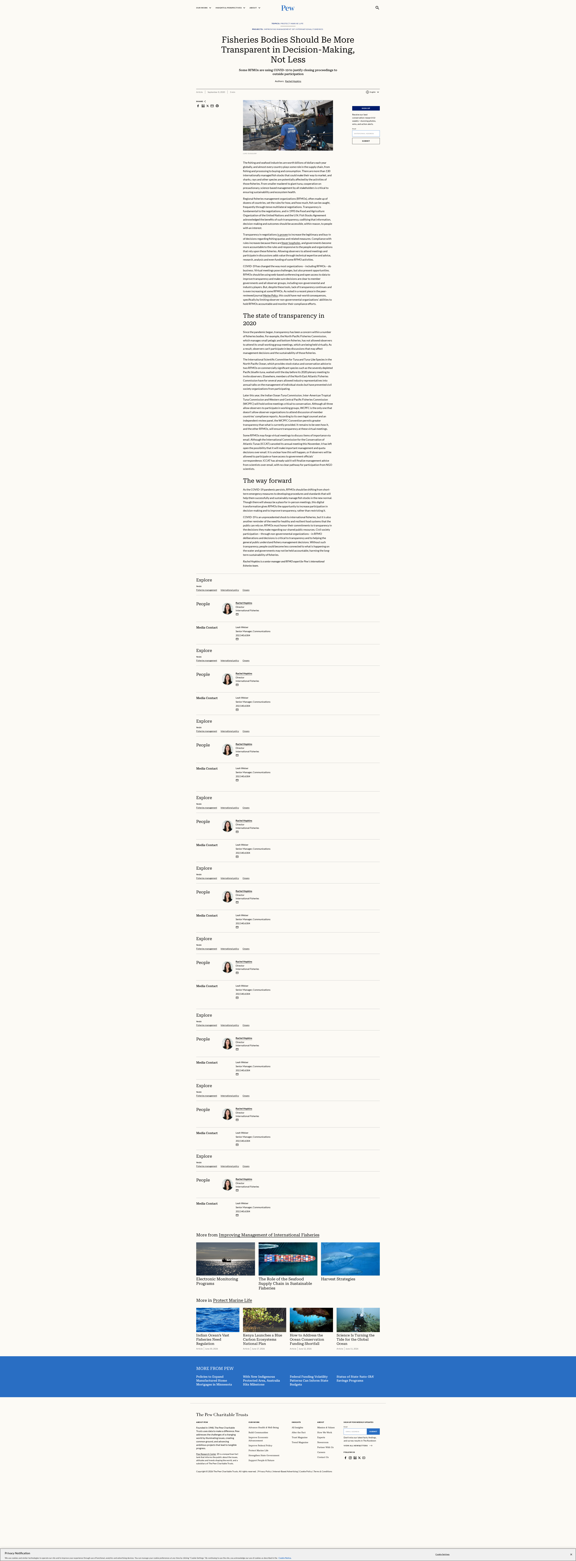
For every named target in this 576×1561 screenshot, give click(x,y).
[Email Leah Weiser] (237, 639)
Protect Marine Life (232, 1300)
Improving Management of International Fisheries (269, 1234)
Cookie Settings (442, 1554)
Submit (366, 141)
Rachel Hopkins (244, 602)
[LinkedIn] (355, 1458)
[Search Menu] (377, 7)
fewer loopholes (291, 243)
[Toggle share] (378, 98)
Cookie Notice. (285, 1558)
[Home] (222, 1414)
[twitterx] (207, 106)
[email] (212, 106)
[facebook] (198, 106)
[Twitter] (359, 1457)
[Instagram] (350, 1458)
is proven (282, 234)
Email (354, 128)
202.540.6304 (243, 635)
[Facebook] (345, 1458)
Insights (296, 1422)
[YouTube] (364, 1458)
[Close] (571, 1554)
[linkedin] (203, 106)
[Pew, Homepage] (288, 8)
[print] (217, 106)
